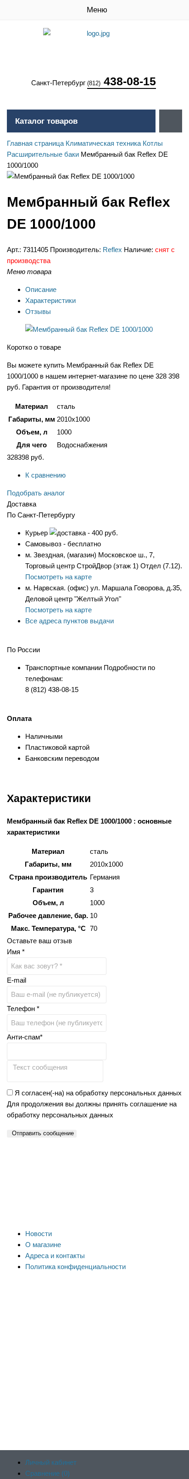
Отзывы (38, 311)
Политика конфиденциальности (75, 1266)
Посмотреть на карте (58, 577)
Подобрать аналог (36, 493)
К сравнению (45, 475)
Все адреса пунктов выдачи (69, 621)
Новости (38, 1233)
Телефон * (23, 1008)
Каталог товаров (46, 121)
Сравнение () (47, 1473)
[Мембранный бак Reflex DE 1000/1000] (89, 329)
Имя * (16, 952)
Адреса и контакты (55, 1255)
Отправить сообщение (43, 1133)
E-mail (16, 980)
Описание (40, 289)
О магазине (43, 1244)
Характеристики (50, 300)
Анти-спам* (25, 1037)
